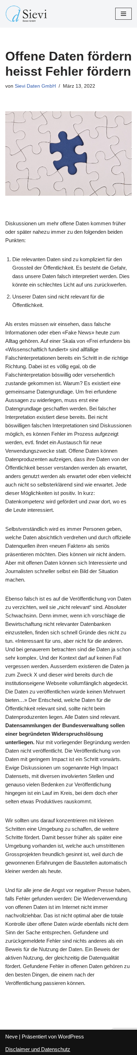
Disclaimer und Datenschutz (37, 1049)
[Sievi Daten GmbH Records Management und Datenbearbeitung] (26, 14)
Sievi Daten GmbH (35, 86)
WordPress (71, 1037)
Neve (11, 1037)
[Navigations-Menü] (123, 14)
